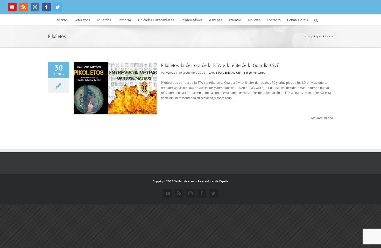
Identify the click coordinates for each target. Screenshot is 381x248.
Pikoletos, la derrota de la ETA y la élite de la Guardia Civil (220, 65)
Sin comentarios (254, 72)
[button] (316, 20)
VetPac (170, 72)
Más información (322, 118)
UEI (238, 72)
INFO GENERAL (225, 72)
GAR (211, 72)
